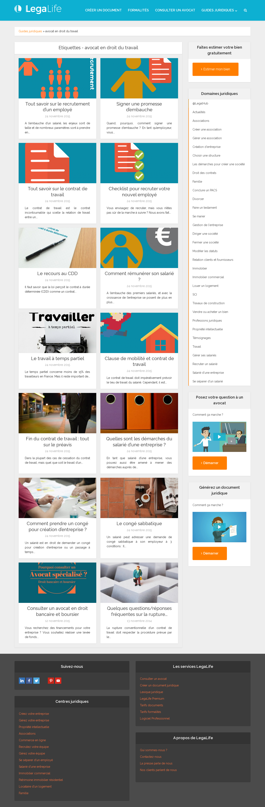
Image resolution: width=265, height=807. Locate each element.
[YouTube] (58, 681)
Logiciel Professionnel (155, 718)
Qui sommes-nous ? (153, 750)
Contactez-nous (150, 756)
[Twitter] (36, 681)
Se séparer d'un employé (36, 760)
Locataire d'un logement (35, 786)
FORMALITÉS (138, 10)
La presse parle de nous (156, 763)
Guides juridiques (30, 31)
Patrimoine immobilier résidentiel (41, 780)
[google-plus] (44, 681)
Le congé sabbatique (139, 523)
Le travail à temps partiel (57, 358)
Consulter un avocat (153, 678)
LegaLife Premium (152, 698)
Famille (23, 793)
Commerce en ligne (32, 740)
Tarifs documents (151, 705)
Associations (27, 733)
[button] (219, 437)
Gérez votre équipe (32, 753)
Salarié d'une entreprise (34, 766)
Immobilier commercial (34, 773)
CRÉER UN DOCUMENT (103, 10)
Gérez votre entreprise (34, 720)
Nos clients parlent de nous (158, 770)
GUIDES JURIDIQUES (217, 10)
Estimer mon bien (216, 69)
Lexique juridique (151, 692)
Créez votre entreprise (34, 713)
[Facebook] (29, 681)
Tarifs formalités (150, 712)
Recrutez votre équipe (34, 746)
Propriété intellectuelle (34, 727)
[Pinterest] (51, 681)
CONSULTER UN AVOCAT (175, 10)
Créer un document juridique (159, 685)
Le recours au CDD (57, 273)
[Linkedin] (22, 681)
